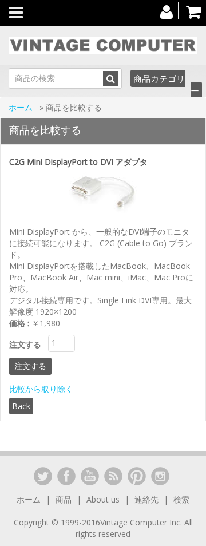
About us (103, 499)
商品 (64, 499)
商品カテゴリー (166, 84)
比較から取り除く (41, 388)
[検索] (110, 78)
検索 (181, 499)
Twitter (43, 476)
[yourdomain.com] (103, 45)
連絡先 (146, 499)
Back (21, 406)
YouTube (90, 476)
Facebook (66, 476)
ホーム (22, 107)
